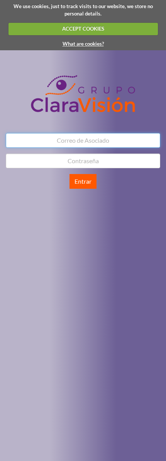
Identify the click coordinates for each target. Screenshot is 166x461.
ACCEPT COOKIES (83, 29)
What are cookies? (83, 44)
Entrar (83, 181)
